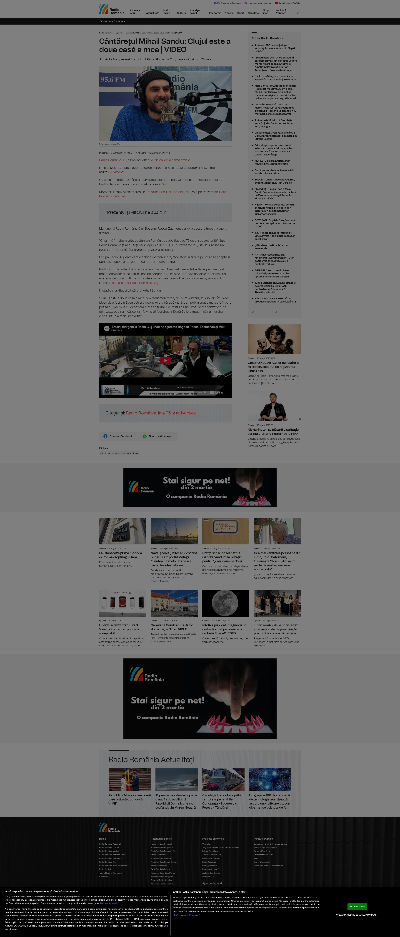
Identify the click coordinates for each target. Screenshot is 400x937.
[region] (200, 912)
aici (107, 919)
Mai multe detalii (108, 903)
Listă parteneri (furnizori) (186, 915)
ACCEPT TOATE (357, 907)
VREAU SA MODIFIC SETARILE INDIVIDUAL (356, 915)
